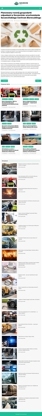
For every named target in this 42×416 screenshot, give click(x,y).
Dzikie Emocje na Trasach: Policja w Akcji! (26, 336)
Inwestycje (17, 20)
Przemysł (9, 123)
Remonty (33, 123)
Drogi (24, 123)
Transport (36, 99)
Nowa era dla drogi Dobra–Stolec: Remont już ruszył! (30, 126)
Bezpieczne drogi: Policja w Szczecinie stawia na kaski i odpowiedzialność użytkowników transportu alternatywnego (28, 264)
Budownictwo (5, 99)
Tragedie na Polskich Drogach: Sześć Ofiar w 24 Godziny (29, 299)
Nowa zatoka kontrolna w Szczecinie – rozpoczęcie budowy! (30, 103)
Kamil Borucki (4, 20)
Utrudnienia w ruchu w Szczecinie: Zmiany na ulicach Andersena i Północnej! (10, 150)
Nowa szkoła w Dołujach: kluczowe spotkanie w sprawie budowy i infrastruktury (31, 150)
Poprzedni (5, 80)
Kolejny (37, 80)
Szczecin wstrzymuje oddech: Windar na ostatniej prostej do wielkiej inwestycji (10, 127)
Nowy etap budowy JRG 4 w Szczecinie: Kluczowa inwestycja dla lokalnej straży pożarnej (10, 103)
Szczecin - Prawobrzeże (23, 20)
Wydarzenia (31, 146)
